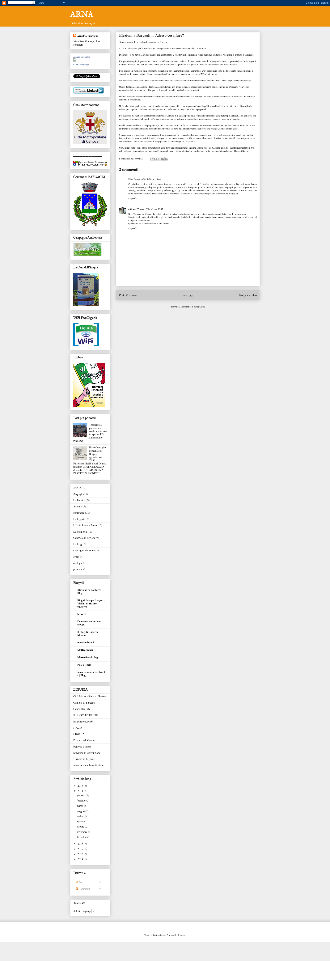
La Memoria (80, 531)
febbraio (81, 800)
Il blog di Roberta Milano (87, 633)
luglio (80, 816)
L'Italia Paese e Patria (85, 525)
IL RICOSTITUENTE (85, 715)
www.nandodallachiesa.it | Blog (91, 673)
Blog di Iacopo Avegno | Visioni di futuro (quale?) (90, 603)
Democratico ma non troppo (89, 622)
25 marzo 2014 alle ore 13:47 (150, 208)
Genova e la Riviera (84, 538)
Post (80, 882)
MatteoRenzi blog (87, 657)
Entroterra (78, 512)
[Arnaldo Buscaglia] (74, 60)
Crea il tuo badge (81, 64)
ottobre (81, 826)
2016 (81, 849)
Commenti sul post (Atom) (193, 306)
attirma (132, 209)
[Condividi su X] (159, 159)
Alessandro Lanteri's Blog (89, 591)
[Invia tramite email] (152, 159)
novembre (82, 832)
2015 (81, 843)
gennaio (81, 795)
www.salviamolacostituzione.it (89, 765)
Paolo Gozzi (84, 665)
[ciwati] (81, 614)
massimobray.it (86, 642)
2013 (81, 785)
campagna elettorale (84, 550)
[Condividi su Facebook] (163, 159)
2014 (81, 791)
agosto (80, 821)
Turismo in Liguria (83, 759)
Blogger (181, 934)
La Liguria (79, 519)
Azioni (77, 506)
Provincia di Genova (84, 740)
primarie (77, 569)
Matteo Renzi (85, 650)
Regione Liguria (82, 746)
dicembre (82, 837)
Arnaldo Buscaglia (87, 36)
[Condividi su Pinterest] (166, 159)
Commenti (84, 889)
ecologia (77, 563)
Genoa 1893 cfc (81, 709)
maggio (81, 811)
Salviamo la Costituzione (86, 753)
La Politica (79, 500)
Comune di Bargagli (84, 702)
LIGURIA (78, 734)
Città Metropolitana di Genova (89, 696)
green (76, 556)
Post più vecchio (248, 295)
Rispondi (132, 198)
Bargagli (77, 494)
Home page (188, 295)
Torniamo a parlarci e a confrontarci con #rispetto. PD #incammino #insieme (90, 432)
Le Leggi (78, 544)
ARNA (81, 15)
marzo (80, 805)
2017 (81, 854)
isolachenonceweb (83, 721)
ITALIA (77, 727)
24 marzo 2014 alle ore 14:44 (147, 178)
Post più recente (128, 295)
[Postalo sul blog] (155, 159)
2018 (81, 859)
